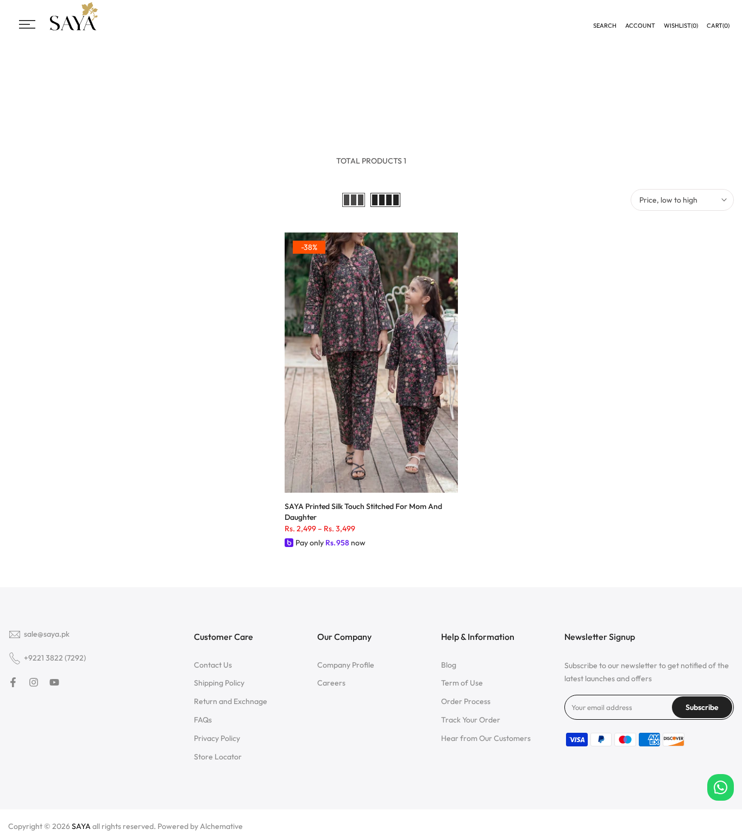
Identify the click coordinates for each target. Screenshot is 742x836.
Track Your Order (470, 720)
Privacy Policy (217, 738)
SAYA (81, 826)
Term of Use (462, 683)
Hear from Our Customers (486, 738)
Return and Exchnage (230, 701)
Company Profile (345, 665)
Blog (448, 665)
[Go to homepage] (74, 29)
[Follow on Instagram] (34, 682)
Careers (331, 683)
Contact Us (213, 665)
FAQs (203, 720)
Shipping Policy (219, 683)
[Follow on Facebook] (13, 682)
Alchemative (221, 826)
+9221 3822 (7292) (55, 658)
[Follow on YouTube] (54, 682)
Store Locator (218, 757)
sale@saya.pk (47, 634)
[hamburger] (27, 24)
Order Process (466, 701)
